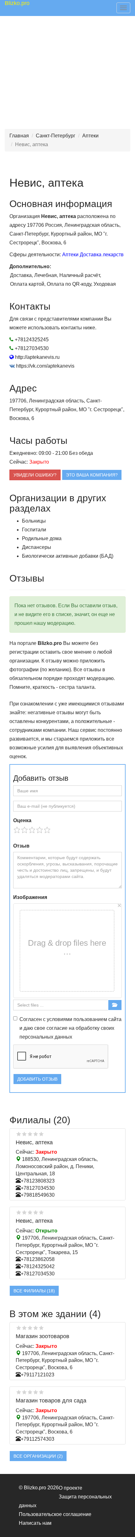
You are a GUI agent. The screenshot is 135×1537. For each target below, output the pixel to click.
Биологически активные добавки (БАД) (67, 556)
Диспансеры (36, 547)
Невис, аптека (34, 1142)
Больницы (34, 521)
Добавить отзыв (37, 1079)
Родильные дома (42, 538)
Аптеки (90, 135)
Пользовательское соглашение (55, 1514)
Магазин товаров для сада (51, 1400)
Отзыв (21, 845)
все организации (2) (38, 1456)
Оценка (22, 820)
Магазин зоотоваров (42, 1336)
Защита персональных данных (65, 1501)
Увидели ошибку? (35, 474)
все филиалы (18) (34, 1290)
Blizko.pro (17, 3)
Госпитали (34, 529)
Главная (19, 135)
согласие (57, 1028)
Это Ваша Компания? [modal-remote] (92, 474)
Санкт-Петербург (55, 135)
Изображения (30, 897)
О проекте (70, 1488)
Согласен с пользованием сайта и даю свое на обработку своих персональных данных (70, 1028)
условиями (59, 1019)
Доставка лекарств (102, 254)
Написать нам (35, 1523)
